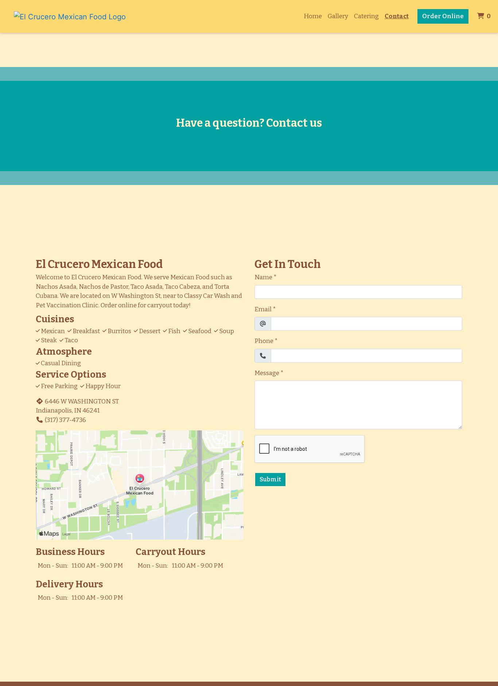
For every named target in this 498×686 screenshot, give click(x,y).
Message (266, 373)
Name (263, 277)
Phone (263, 341)
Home (313, 16)
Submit (270, 479)
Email (263, 309)
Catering (366, 16)
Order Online (443, 16)
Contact (397, 16)
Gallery (338, 16)
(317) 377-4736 (65, 420)
